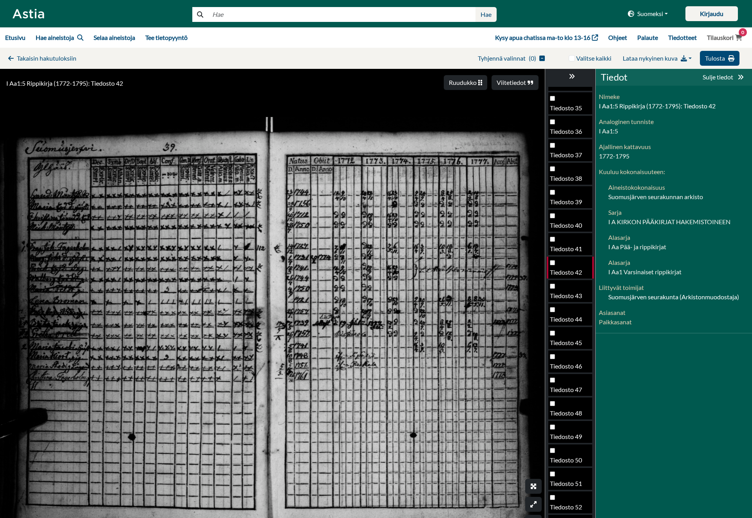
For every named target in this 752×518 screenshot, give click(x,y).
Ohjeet (617, 37)
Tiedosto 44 (566, 319)
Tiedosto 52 (566, 507)
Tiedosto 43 (566, 295)
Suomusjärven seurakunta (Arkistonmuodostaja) (673, 296)
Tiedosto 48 (566, 413)
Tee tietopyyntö (166, 37)
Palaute (647, 37)
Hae (486, 14)
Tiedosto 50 (566, 460)
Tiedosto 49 (566, 436)
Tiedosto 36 (566, 131)
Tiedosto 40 (566, 225)
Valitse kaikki (593, 58)
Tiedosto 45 (566, 342)
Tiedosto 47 (566, 389)
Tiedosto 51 (566, 483)
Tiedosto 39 (566, 201)
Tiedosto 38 (566, 178)
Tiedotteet (682, 37)
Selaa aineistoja (114, 37)
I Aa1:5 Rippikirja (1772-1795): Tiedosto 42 (64, 83)
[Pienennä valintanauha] (570, 76)
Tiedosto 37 (566, 154)
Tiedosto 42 (566, 272)
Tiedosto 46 (566, 366)
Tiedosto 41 (566, 248)
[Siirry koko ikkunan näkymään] (533, 486)
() (507, 58)
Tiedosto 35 (566, 108)
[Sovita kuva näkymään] (533, 504)
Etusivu (15, 37)
